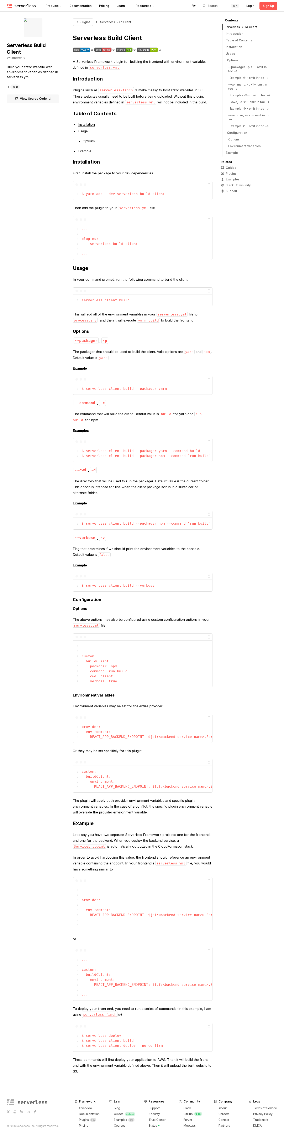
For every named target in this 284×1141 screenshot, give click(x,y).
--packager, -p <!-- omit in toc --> (247, 69)
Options (81, 331)
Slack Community (238, 185)
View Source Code (33, 98)
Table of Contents (94, 113)
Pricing (104, 5)
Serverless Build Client (107, 38)
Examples (81, 430)
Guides (231, 167)
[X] (8, 1112)
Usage (80, 268)
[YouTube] (28, 1112)
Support (231, 191)
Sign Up (268, 5)
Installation (86, 162)
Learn (121, 5)
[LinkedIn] (21, 1112)
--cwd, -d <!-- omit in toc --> (248, 102)
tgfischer (16, 57)
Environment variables (94, 695)
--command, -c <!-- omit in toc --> (247, 86)
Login (250, 5)
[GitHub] (15, 1112)
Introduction (88, 79)
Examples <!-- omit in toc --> (250, 95)
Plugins (85, 22)
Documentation (80, 5)
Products (52, 5)
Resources (143, 5)
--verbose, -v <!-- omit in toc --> (249, 117)
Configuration (87, 599)
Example (80, 368)
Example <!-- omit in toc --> (249, 77)
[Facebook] (35, 1112)
